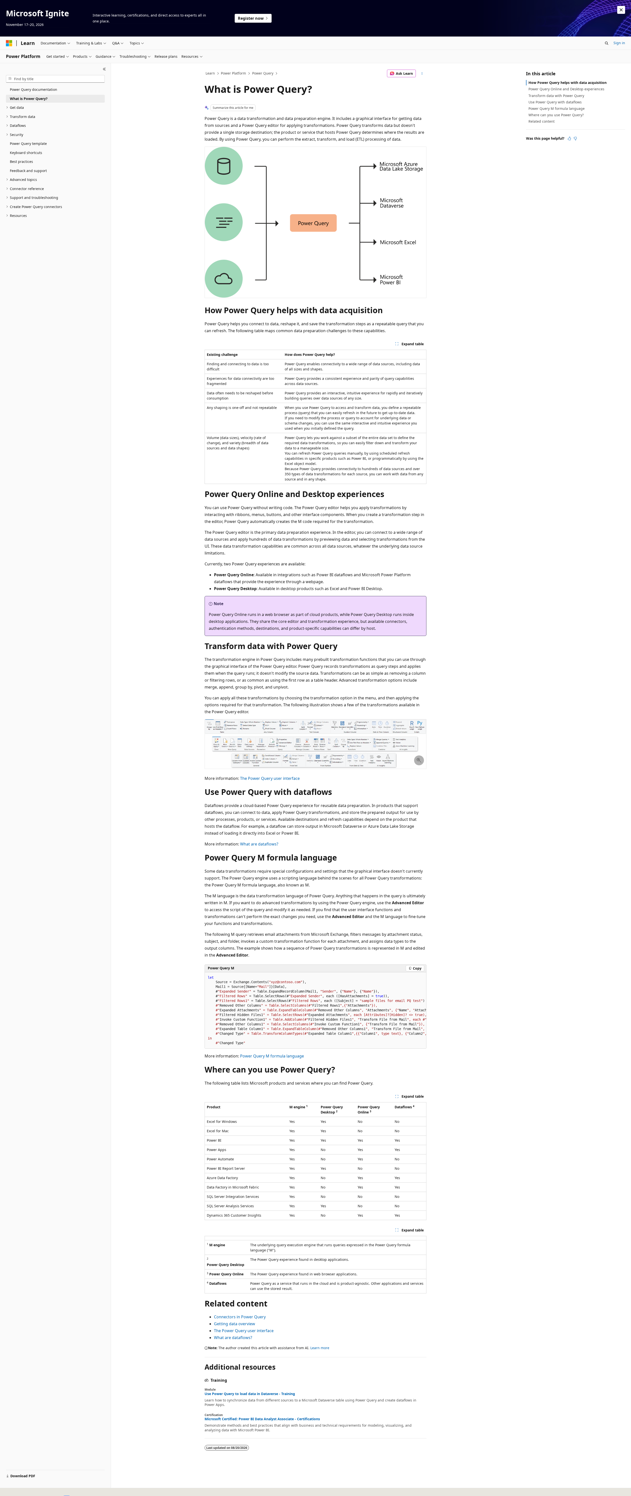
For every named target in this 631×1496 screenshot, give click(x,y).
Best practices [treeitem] (21, 161)
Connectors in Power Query (240, 1317)
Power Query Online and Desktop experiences (566, 89)
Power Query (262, 73)
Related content (541, 121)
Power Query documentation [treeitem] (33, 89)
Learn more (319, 1347)
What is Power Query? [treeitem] (29, 98)
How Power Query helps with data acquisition (567, 82)
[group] (315, 1010)
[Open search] (607, 43)
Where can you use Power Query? (556, 115)
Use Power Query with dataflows (555, 102)
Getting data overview (234, 1323)
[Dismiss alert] (621, 10)
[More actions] (422, 73)
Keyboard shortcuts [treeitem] (26, 152)
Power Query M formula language (272, 1056)
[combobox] (55, 79)
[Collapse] (104, 69)
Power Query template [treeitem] (28, 143)
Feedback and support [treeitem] (28, 170)
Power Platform (233, 73)
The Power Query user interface (270, 778)
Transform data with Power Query (556, 95)
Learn (210, 73)
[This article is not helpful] (575, 138)
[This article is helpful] (569, 138)
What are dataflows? (259, 844)
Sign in (619, 42)
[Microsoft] (9, 43)
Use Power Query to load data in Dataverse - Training (250, 1394)
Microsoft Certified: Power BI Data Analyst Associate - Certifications (262, 1419)
